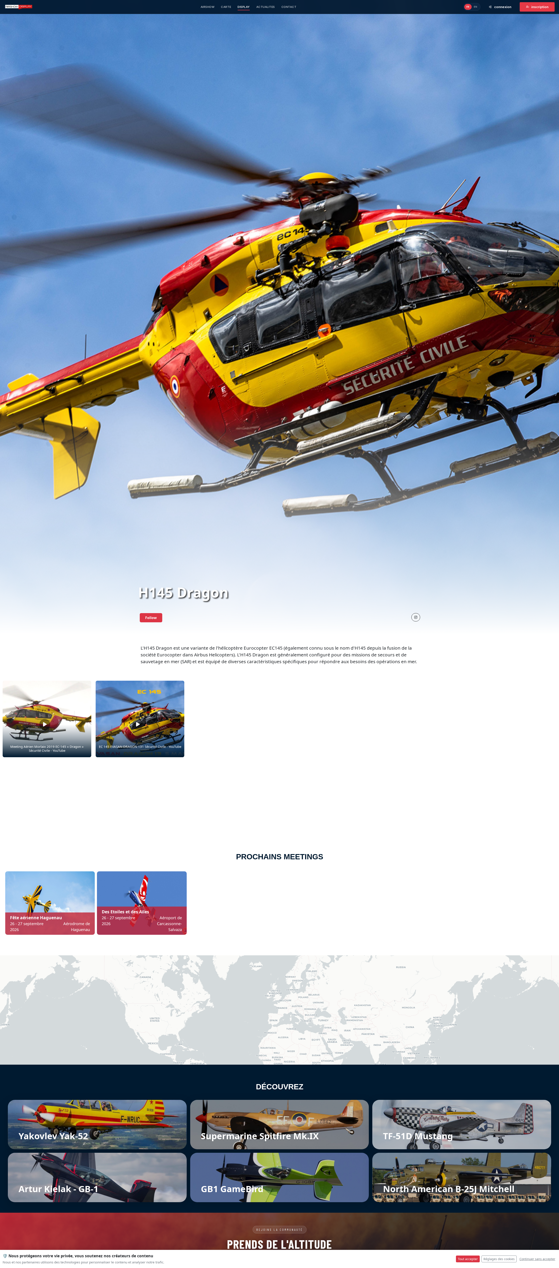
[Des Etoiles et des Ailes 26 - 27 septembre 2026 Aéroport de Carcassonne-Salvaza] (141, 902)
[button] (415, 617)
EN (475, 6)
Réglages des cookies (499, 1259)
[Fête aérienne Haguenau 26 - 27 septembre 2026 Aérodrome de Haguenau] (50, 902)
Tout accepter (468, 1259)
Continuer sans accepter (537, 1259)
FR (467, 6)
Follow (151, 617)
